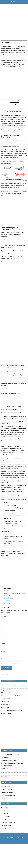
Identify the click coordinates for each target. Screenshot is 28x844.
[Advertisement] (14, 26)
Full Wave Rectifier (6, 693)
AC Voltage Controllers (7, 789)
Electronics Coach (14, 7)
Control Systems (5, 816)
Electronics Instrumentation (8, 822)
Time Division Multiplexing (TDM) (9, 771)
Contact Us (22, 837)
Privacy (16, 839)
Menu (15, 1)
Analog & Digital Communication (9, 807)
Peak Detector (4, 768)
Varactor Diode (5, 701)
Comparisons (4, 813)
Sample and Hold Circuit (7, 690)
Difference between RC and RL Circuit (10, 774)
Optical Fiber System (6, 825)
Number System (5, 707)
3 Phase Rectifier (5, 704)
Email (3, 643)
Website (3, 651)
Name (3, 636)
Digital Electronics (5, 819)
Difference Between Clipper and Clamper (11, 710)
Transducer (7, 603)
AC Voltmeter (7, 600)
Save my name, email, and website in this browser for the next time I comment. (11, 662)
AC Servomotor (5, 757)
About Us (12, 839)
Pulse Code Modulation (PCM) (8, 760)
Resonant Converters (6, 786)
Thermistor (7, 591)
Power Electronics (5, 828)
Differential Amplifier (6, 777)
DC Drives (3, 798)
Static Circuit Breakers (7, 792)
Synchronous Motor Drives (8, 795)
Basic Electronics (5, 810)
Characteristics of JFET (7, 698)
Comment (4, 616)
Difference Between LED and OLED (10, 754)
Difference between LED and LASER (10, 695)
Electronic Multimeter (9, 598)
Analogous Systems (6, 713)
